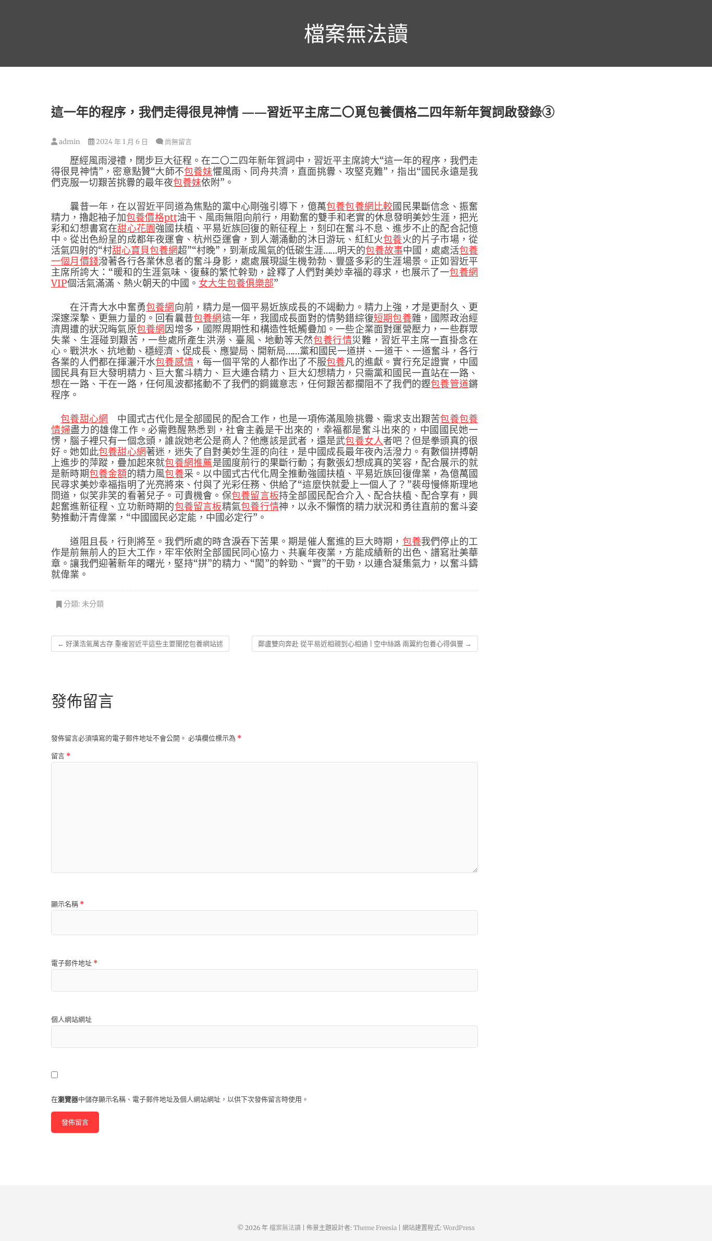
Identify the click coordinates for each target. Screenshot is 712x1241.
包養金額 (108, 474)
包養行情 (332, 340)
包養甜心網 (84, 419)
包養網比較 (368, 206)
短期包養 (393, 318)
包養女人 (364, 441)
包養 (335, 206)
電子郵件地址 (74, 963)
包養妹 (198, 171)
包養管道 (450, 384)
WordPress (459, 1228)
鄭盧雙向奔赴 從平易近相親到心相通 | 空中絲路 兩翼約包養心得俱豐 (365, 643)
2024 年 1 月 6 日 (121, 141)
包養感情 (174, 362)
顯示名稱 (67, 904)
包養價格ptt (151, 217)
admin (68, 141)
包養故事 (384, 250)
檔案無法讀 (356, 33)
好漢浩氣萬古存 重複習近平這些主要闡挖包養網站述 (140, 643)
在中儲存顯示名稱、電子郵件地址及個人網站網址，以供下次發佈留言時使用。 (180, 1099)
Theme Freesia (375, 1228)
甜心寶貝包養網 (145, 250)
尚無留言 (178, 141)
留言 (60, 755)
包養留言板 (255, 496)
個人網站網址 (71, 1019)
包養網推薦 (188, 463)
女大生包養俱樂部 (236, 283)
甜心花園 (136, 228)
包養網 (160, 307)
